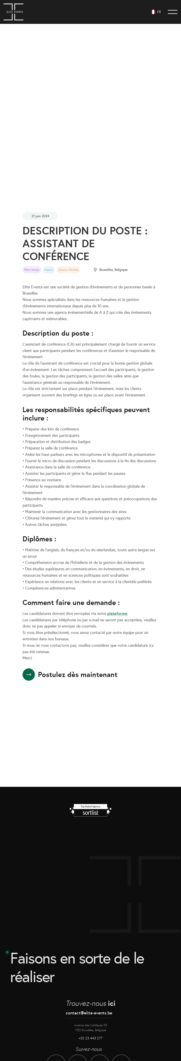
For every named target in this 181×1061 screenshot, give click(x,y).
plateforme (117, 613)
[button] (156, 12)
